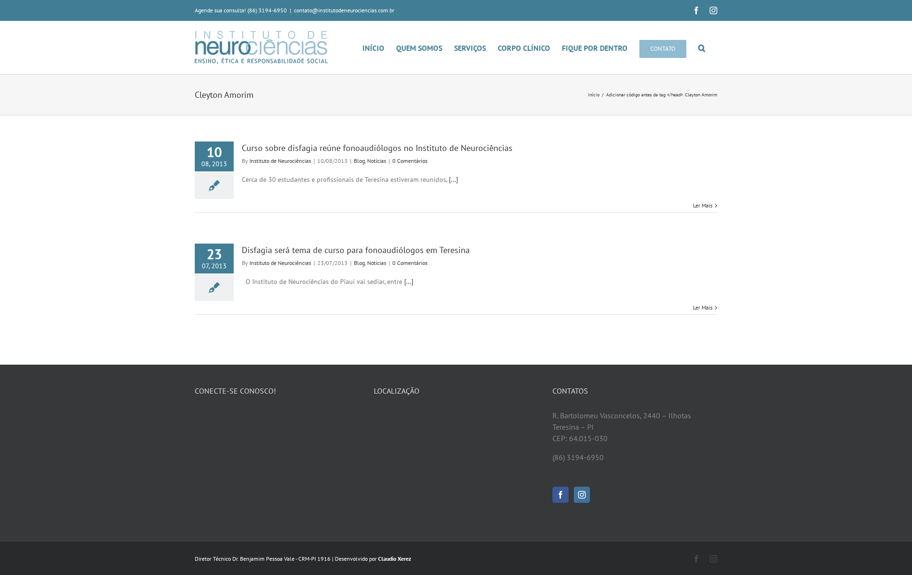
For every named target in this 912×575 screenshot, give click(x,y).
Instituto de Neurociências (280, 160)
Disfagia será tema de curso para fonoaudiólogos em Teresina (356, 250)
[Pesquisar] (701, 47)
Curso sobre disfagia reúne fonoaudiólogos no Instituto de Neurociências (377, 147)
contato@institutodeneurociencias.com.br (344, 10)
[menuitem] (379, 47)
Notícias (376, 160)
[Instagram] (582, 495)
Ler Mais (702, 205)
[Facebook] (560, 495)
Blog (359, 160)
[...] (453, 179)
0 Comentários (410, 160)
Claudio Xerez (394, 558)
